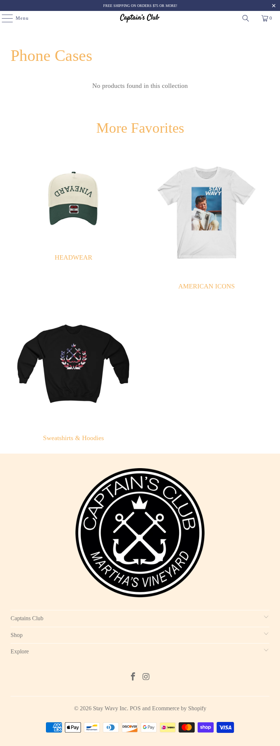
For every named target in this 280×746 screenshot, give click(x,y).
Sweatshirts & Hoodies (73, 372)
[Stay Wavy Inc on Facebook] (133, 677)
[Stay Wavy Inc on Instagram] (146, 677)
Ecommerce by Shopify (179, 708)
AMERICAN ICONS (206, 220)
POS (135, 708)
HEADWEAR (73, 220)
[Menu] (3, 18)
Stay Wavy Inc (110, 708)
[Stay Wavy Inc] (140, 18)
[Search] (246, 18)
